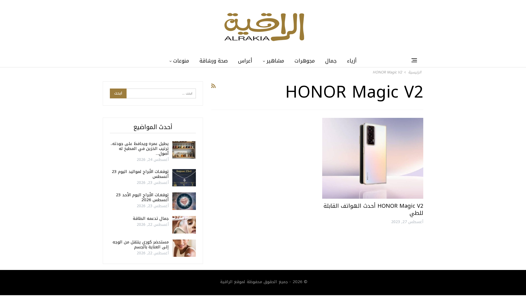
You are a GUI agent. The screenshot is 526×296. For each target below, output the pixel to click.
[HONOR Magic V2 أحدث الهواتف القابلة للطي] (372, 158)
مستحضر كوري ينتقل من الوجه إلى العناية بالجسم (141, 244)
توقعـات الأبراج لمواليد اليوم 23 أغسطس (140, 174)
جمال (331, 61)
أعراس (245, 61)
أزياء (352, 61)
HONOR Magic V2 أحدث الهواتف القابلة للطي (373, 209)
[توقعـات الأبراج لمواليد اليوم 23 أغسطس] (184, 178)
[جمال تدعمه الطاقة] (184, 225)
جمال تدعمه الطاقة (151, 218)
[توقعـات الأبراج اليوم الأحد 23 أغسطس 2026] (184, 201)
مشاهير (275, 61)
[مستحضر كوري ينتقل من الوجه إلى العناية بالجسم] (184, 248)
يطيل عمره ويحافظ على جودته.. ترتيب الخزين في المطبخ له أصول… (140, 148)
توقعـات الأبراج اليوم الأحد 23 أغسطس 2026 (142, 197)
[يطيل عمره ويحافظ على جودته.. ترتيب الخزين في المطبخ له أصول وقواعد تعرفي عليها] (184, 150)
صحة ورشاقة (213, 61)
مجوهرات (305, 61)
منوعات (181, 61)
